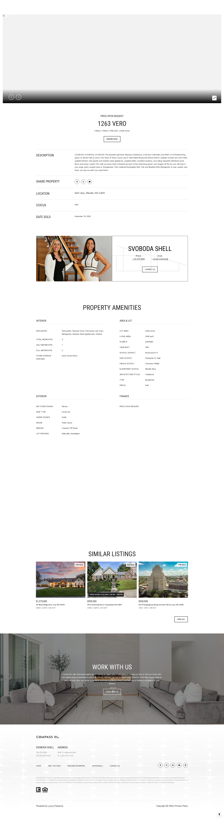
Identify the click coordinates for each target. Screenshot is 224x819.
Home (38, 766)
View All (181, 619)
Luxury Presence (55, 806)
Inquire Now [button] (112, 139)
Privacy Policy (181, 806)
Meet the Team (54, 766)
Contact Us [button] (150, 269)
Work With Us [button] (112, 692)
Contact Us (115, 766)
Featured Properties (76, 766)
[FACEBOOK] (160, 765)
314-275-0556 (139, 259)
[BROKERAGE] (185, 765)
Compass (78, 778)
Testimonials (97, 766)
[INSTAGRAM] (166, 765)
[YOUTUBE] (179, 765)
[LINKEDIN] (173, 765)
